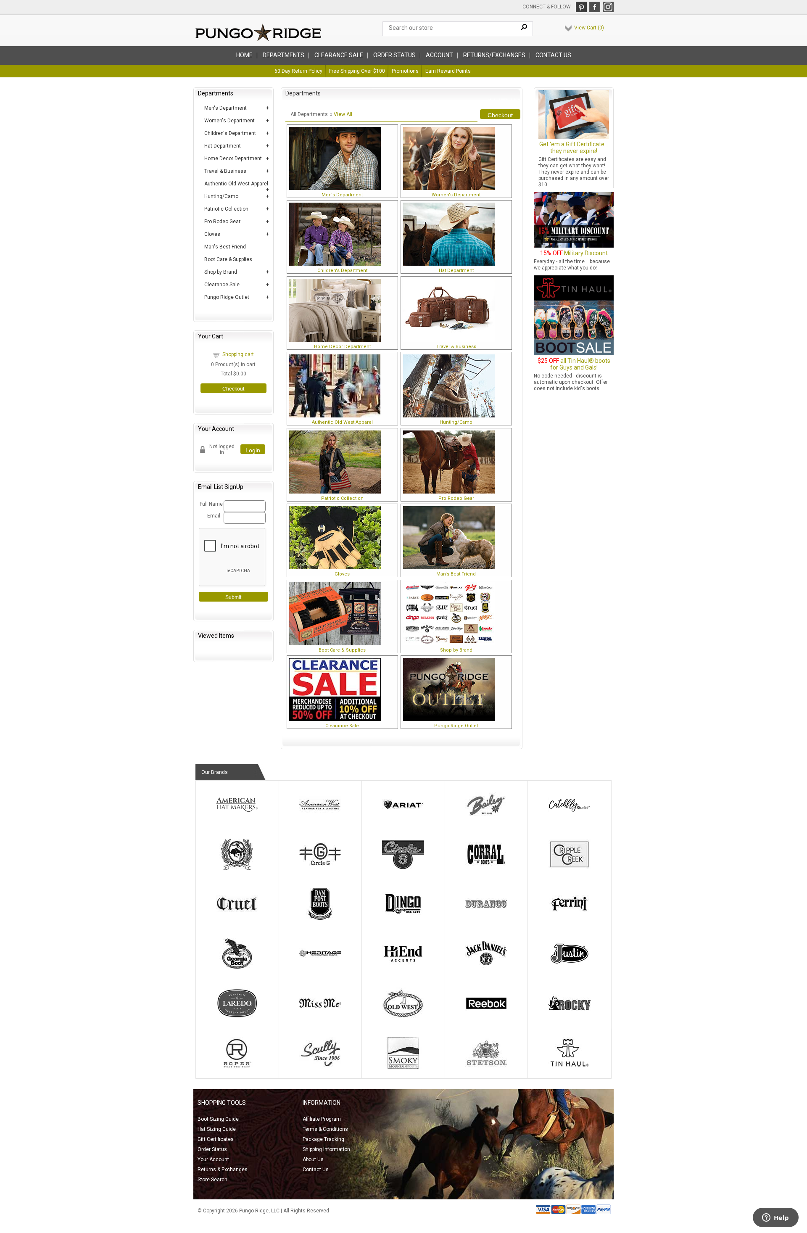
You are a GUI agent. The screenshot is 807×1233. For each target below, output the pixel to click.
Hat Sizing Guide (217, 1129)
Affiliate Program (322, 1119)
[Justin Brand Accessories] (570, 968)
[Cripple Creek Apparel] (570, 868)
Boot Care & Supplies (228, 259)
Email (213, 516)
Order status (394, 55)
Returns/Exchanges (494, 55)
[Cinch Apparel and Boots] (237, 868)
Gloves (212, 234)
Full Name (210, 504)
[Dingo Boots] (403, 918)
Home (244, 55)
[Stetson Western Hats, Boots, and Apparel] (486, 1067)
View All (343, 114)
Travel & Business (225, 171)
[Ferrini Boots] (570, 918)
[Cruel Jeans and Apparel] (237, 918)
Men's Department (225, 108)
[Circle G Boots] (320, 868)
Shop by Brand (220, 272)
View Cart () (589, 28)
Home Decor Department (233, 158)
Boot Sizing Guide (218, 1119)
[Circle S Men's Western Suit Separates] (403, 868)
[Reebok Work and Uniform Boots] (486, 1017)
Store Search (212, 1180)
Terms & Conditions (325, 1129)
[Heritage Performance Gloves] (320, 968)
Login (252, 450)
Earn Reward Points (448, 71)
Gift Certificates (216, 1139)
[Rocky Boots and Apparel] (570, 1017)
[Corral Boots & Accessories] (486, 868)
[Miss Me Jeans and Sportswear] (320, 1017)
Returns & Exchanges (223, 1169)
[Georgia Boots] (237, 968)
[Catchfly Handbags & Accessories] (570, 819)
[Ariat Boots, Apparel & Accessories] (403, 819)
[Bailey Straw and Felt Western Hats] (486, 819)
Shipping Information (326, 1149)
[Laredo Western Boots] (237, 1017)
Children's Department (230, 133)
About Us (313, 1159)
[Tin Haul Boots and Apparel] (570, 1067)
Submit (233, 597)
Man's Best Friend (225, 247)
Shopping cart (238, 354)
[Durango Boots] (486, 918)
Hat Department (222, 146)
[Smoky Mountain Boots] (403, 1067)
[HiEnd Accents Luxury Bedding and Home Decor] (403, 968)
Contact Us (553, 55)
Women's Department (229, 121)
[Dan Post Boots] (320, 918)
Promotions (405, 71)
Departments (283, 55)
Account (439, 55)
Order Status (212, 1149)
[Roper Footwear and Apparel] (237, 1067)
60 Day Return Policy (298, 71)
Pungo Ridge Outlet (226, 297)
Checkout (233, 389)
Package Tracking (323, 1139)
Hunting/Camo (221, 196)
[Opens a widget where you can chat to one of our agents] (775, 1218)
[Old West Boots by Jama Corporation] (403, 1017)
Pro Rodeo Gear (222, 221)
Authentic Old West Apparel (236, 184)
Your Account (213, 1159)
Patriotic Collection (226, 209)
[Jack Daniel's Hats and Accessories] (486, 968)
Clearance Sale (338, 55)
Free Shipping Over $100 (357, 71)
